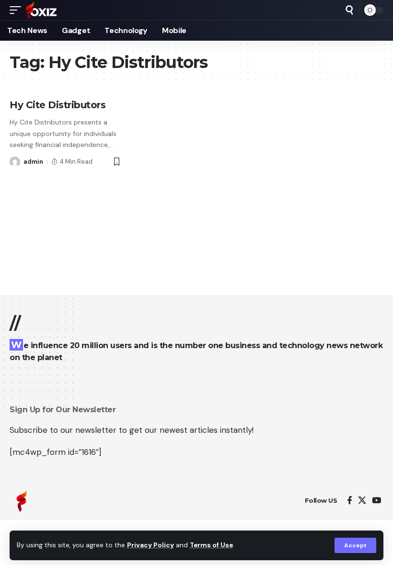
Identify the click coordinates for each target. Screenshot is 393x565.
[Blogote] (41, 10)
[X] (362, 501)
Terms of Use (211, 545)
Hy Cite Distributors (57, 105)
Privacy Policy (150, 545)
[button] (355, 545)
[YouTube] (376, 501)
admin (33, 162)
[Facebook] (350, 501)
